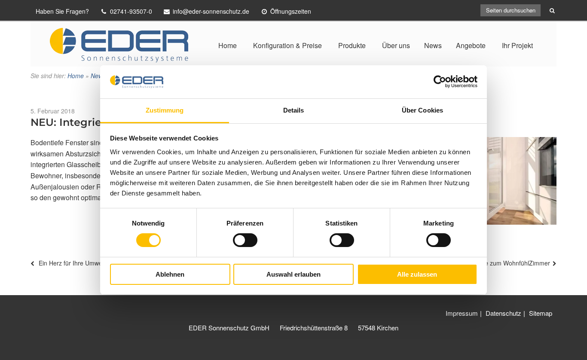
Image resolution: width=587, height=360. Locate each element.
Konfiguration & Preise (287, 45)
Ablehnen (170, 274)
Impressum (462, 312)
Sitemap (540, 312)
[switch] (245, 240)
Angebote (471, 45)
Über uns (396, 45)
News (433, 45)
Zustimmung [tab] (165, 110)
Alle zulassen (417, 274)
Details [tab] (293, 110)
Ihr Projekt (517, 45)
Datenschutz (503, 312)
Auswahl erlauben (293, 274)
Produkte (352, 45)
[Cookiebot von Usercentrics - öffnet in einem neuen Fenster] (439, 81)
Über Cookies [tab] (422, 110)
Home (227, 45)
